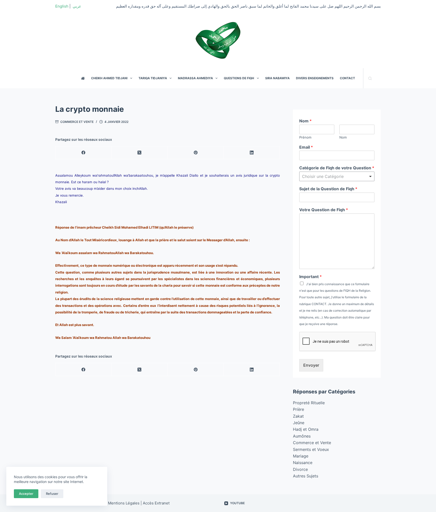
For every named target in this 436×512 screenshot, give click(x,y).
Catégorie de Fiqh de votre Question (336, 167)
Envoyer (311, 365)
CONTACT (319, 304)
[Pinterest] (196, 152)
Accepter (26, 494)
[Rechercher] (370, 78)
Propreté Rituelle (309, 402)
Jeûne (298, 422)
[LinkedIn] (252, 152)
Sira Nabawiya (277, 78)
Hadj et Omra (305, 429)
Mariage (300, 456)
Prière (298, 409)
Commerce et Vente (77, 122)
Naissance (302, 462)
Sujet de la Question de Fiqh (328, 188)
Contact (347, 78)
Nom (305, 120)
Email (306, 147)
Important (310, 276)
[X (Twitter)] (140, 152)
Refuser (52, 494)
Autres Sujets (305, 475)
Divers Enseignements (315, 78)
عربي (77, 6)
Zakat (298, 416)
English (61, 6)
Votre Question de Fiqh (323, 209)
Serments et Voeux (311, 449)
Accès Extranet (156, 503)
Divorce (300, 469)
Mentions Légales (124, 503)
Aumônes (302, 436)
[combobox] (336, 176)
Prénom (305, 137)
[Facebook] (84, 152)
